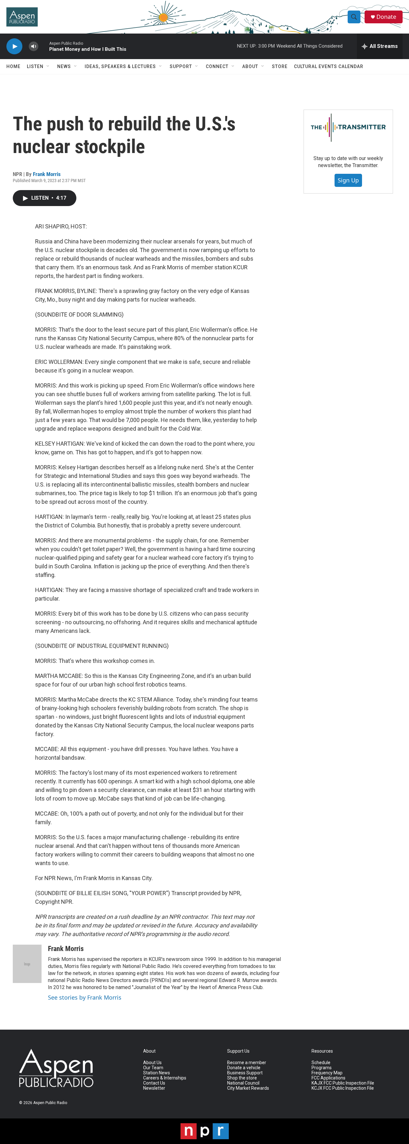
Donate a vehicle (243, 1067)
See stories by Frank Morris (84, 997)
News (64, 66)
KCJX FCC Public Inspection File (343, 1088)
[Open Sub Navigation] (48, 66)
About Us (152, 1062)
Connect (217, 66)
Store (280, 66)
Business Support (245, 1073)
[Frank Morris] (27, 964)
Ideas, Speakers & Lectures (120, 66)
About (250, 66)
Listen (35, 66)
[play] (14, 46)
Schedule (321, 1062)
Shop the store (242, 1078)
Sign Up (348, 180)
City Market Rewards (248, 1088)
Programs (322, 1067)
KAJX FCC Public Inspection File (343, 1083)
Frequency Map (327, 1073)
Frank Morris (47, 174)
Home (13, 66)
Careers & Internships (164, 1078)
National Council (243, 1083)
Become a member (246, 1062)
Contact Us (154, 1083)
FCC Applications (328, 1078)
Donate (386, 16)
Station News (156, 1073)
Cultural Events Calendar (328, 66)
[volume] (33, 46)
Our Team (153, 1067)
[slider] (44, 46)
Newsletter (154, 1088)
